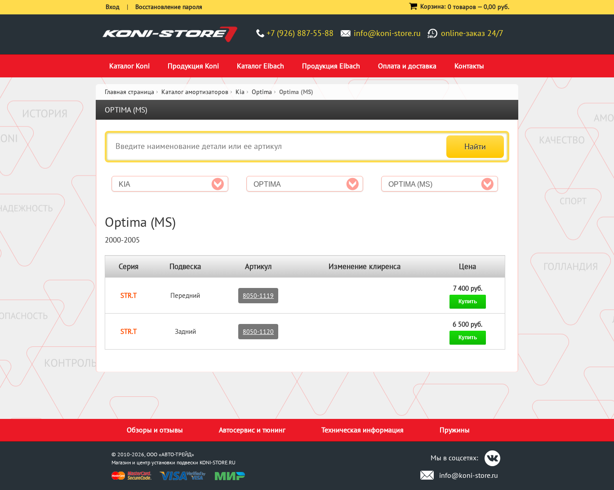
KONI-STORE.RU (218, 462)
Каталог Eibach (260, 65)
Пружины (455, 429)
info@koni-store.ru (387, 33)
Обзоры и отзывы (155, 429)
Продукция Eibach (331, 65)
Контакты (469, 65)
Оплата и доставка (407, 65)
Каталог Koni (129, 65)
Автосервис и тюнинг (252, 429)
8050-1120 (258, 332)
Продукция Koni (193, 65)
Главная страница (129, 92)
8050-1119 (258, 296)
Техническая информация (362, 429)
